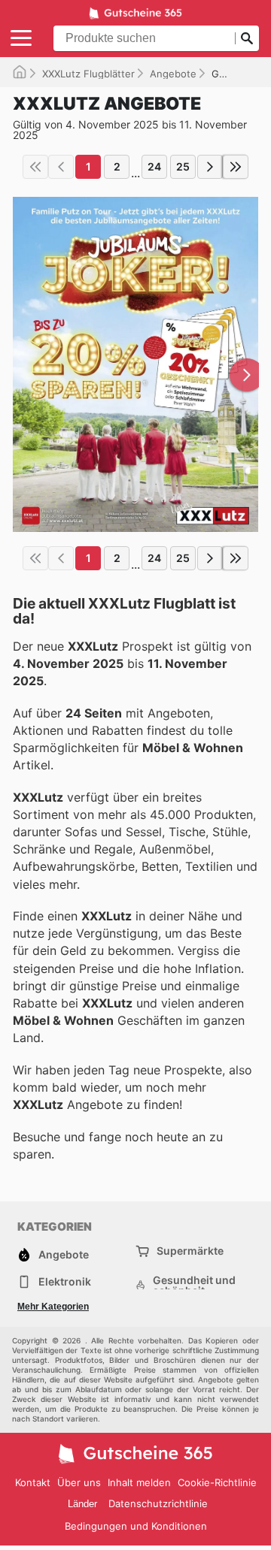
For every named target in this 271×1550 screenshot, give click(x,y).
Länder (82, 1503)
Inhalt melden (139, 1482)
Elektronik (64, 1281)
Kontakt (32, 1482)
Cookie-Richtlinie (217, 1482)
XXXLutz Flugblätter (88, 74)
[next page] (210, 167)
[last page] (235, 167)
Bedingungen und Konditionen (136, 1526)
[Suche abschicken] (247, 38)
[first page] (35, 167)
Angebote (173, 74)
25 (183, 166)
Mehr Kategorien (53, 1306)
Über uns (79, 1482)
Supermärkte (190, 1250)
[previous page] (61, 167)
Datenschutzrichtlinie (158, 1503)
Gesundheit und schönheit (194, 1285)
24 (154, 166)
